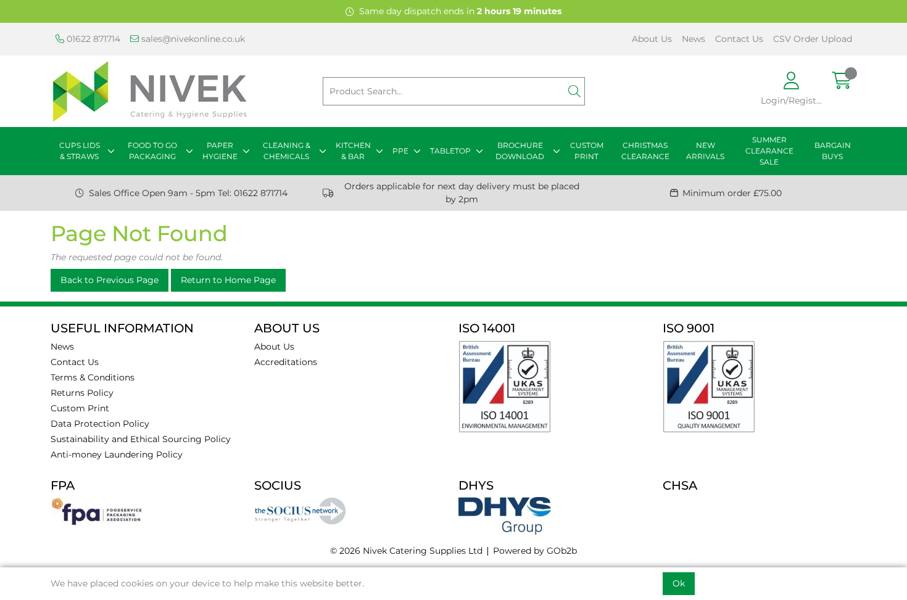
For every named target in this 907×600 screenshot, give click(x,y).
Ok (679, 583)
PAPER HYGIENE (220, 151)
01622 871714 (92, 38)
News (693, 38)
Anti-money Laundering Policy (117, 454)
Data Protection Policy (100, 423)
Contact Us (739, 38)
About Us (652, 38)
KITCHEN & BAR (353, 151)
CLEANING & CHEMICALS (286, 151)
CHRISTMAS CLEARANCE (645, 151)
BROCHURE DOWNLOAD (519, 151)
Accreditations (285, 362)
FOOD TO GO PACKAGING (152, 151)
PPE (400, 150)
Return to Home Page (228, 280)
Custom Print (80, 408)
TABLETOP (450, 150)
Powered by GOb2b (535, 550)
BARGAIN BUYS (832, 151)
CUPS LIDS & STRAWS (79, 151)
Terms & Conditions (93, 377)
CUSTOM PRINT (586, 151)
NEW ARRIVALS (705, 151)
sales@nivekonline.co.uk (192, 38)
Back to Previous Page (109, 280)
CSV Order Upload (812, 38)
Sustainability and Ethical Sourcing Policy (141, 439)
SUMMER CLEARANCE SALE (769, 150)
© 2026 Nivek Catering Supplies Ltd (406, 550)
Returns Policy (82, 392)
